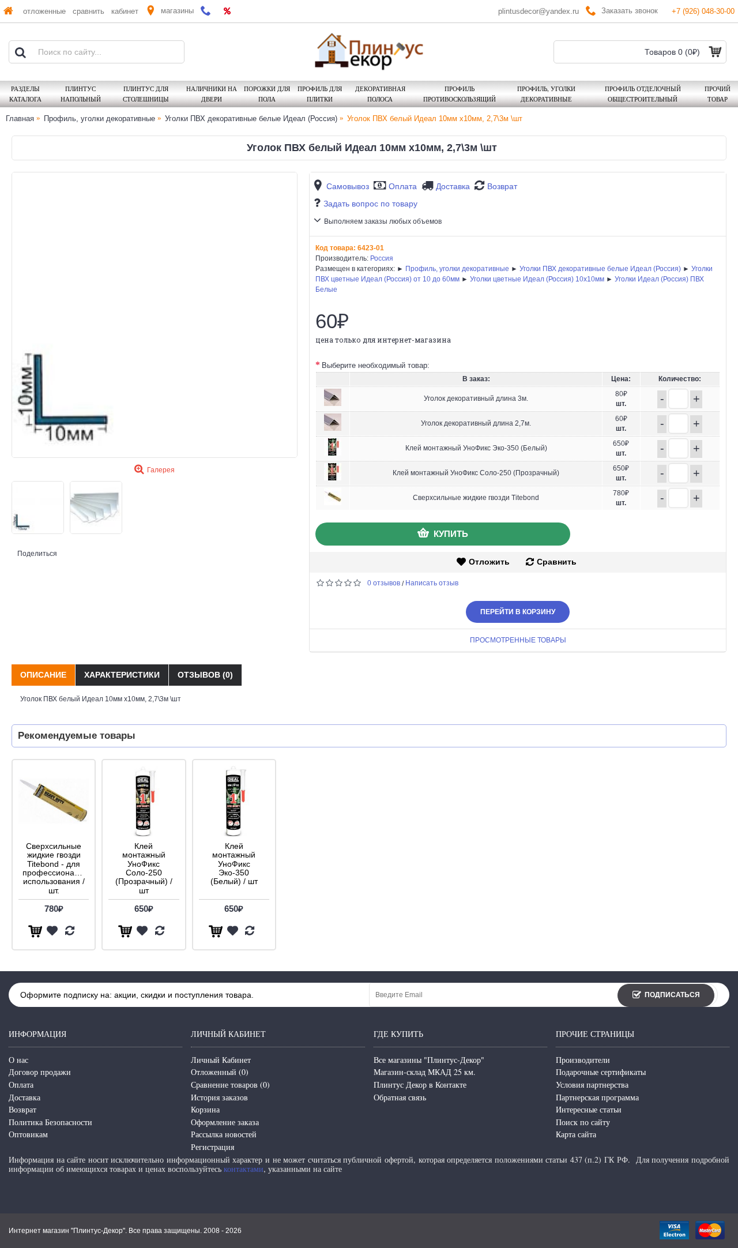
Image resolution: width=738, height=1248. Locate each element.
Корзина (205, 1109)
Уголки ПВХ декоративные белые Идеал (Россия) (600, 269)
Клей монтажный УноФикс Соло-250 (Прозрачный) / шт (143, 868)
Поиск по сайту (583, 1122)
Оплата (403, 186)
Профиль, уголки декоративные (457, 269)
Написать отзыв (431, 583)
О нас (18, 1059)
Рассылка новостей (224, 1134)
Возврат (502, 186)
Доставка (453, 186)
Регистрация (212, 1146)
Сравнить (557, 561)
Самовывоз (347, 186)
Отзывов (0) (205, 674)
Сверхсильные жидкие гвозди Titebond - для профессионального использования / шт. (55, 868)
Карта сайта (576, 1134)
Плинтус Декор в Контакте (420, 1084)
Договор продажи (40, 1071)
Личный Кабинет (221, 1059)
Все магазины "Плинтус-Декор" (429, 1059)
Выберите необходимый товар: (376, 365)
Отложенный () (219, 1071)
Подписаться (672, 995)
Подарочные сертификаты (601, 1071)
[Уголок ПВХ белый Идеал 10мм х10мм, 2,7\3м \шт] (155, 315)
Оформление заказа (225, 1122)
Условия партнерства (592, 1084)
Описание (43, 674)
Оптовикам (28, 1134)
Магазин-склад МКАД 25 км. (425, 1071)
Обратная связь (400, 1097)
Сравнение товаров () (230, 1084)
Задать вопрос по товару (370, 203)
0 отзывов (383, 583)
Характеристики (122, 674)
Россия (381, 258)
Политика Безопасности (50, 1122)
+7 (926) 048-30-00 (703, 11)
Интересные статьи (589, 1109)
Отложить (489, 561)
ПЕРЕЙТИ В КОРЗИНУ (517, 612)
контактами (243, 1168)
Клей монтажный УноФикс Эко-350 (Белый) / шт (234, 863)
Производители (583, 1059)
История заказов (219, 1097)
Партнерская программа (597, 1097)
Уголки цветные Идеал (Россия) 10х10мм (537, 279)
